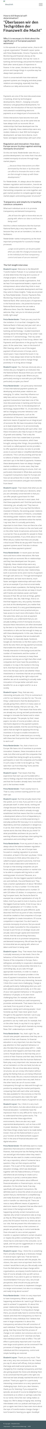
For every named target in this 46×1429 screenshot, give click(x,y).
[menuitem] (7, 1426)
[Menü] (40, 4)
